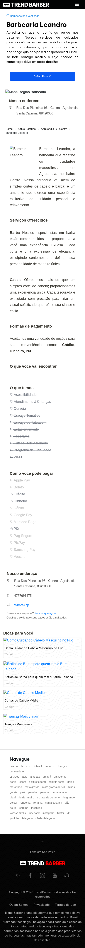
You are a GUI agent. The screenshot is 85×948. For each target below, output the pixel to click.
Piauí (13, 797)
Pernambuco (59, 792)
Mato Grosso (32, 787)
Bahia (13, 781)
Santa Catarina (54, 802)
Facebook (34, 813)
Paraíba (33, 792)
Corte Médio (17, 771)
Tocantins (36, 807)
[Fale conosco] (67, 876)
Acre (25, 776)
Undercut (50, 766)
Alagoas (35, 776)
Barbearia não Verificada (24, 16)
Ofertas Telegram (45, 818)
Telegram (27, 818)
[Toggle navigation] (77, 4)
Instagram (48, 813)
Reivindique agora (45, 613)
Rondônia (25, 802)
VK (68, 813)
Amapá (47, 776)
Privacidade (42, 904)
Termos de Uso (65, 904)
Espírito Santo (57, 781)
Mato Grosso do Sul (53, 787)
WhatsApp (21, 605)
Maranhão (16, 787)
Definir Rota (41, 76)
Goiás (70, 781)
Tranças (62, 766)
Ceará (23, 781)
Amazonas (60, 776)
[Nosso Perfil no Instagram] (42, 876)
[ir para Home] (26, 4)
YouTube (15, 818)
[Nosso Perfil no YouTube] (54, 876)
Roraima (38, 802)
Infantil (38, 766)
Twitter (61, 813)
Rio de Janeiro (27, 797)
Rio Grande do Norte (48, 797)
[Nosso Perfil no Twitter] (18, 876)
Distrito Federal (37, 781)
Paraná (44, 792)
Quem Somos (18, 904)
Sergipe (24, 807)
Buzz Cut (26, 766)
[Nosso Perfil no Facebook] (30, 876)
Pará (23, 792)
